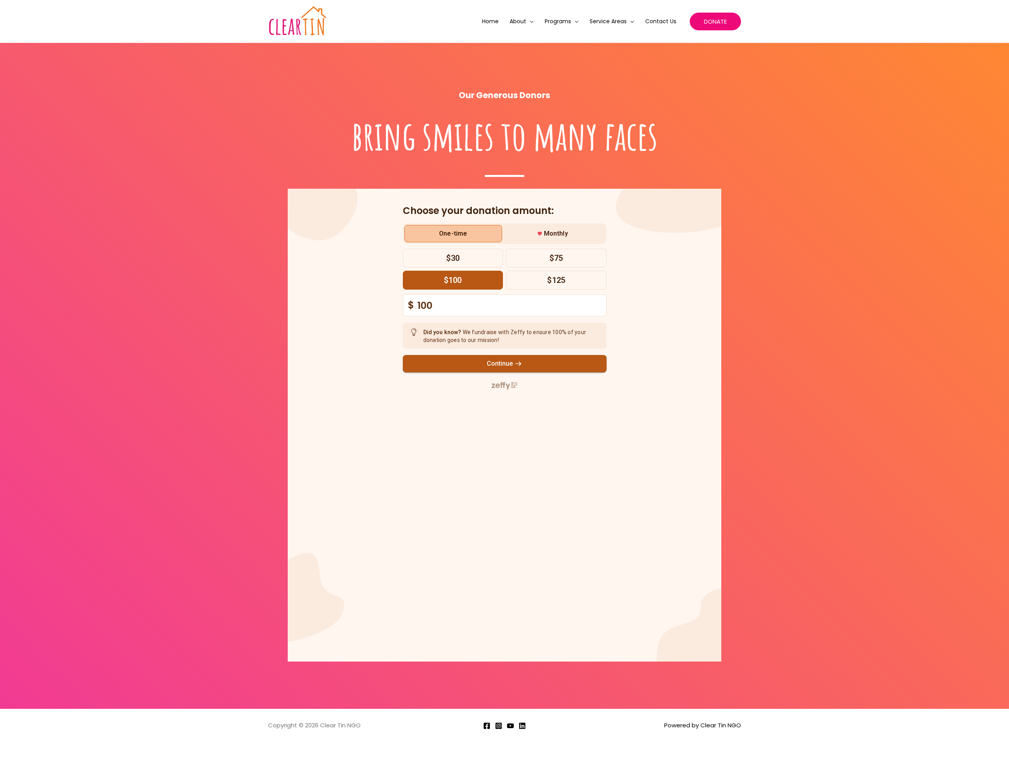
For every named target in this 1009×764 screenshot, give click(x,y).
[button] (715, 21)
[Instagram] (498, 725)
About (518, 21)
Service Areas (608, 21)
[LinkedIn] (522, 725)
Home (490, 21)
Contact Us (660, 21)
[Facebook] (486, 725)
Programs (558, 21)
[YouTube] (510, 725)
